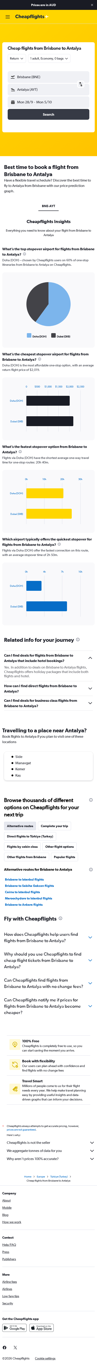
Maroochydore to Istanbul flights (28, 898)
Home (27, 1176)
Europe (41, 1176)
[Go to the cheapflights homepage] (32, 17)
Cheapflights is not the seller (28, 1142)
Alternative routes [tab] (20, 826)
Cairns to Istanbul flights (22, 892)
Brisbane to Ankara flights (24, 904)
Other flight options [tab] (59, 846)
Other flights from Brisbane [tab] (26, 857)
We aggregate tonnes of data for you (34, 1151)
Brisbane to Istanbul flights (24, 879)
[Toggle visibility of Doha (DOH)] (37, 335)
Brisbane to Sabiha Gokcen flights (29, 886)
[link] (15, 1348)
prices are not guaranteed (21, 1129)
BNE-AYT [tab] (48, 206)
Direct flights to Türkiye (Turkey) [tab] (30, 836)
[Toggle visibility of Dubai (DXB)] (60, 335)
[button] (92, 5)
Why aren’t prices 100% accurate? (33, 1159)
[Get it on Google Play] (14, 1328)
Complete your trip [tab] (54, 826)
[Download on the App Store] (41, 1328)
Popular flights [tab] (64, 857)
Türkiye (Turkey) (59, 1176)
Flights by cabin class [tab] (22, 846)
